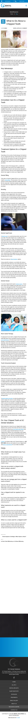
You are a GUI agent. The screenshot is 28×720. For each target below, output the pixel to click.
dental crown (5, 236)
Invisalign (14, 694)
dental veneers (19, 284)
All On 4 (14, 684)
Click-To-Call (21, 1)
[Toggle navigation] (26, 5)
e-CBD (18, 717)
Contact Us (14, 709)
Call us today (10, 632)
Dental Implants (14, 688)
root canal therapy (5, 339)
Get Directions (7, 1)
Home (14, 681)
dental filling (7, 180)
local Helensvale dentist (18, 429)
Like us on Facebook (14, 678)
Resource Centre (14, 706)
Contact (2, 441)
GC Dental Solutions (6, 5)
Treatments (14, 697)
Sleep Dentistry (14, 691)
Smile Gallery (14, 700)
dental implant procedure (7, 398)
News (2, 613)
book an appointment (7, 444)
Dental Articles (17, 28)
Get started (12, 639)
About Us (14, 703)
